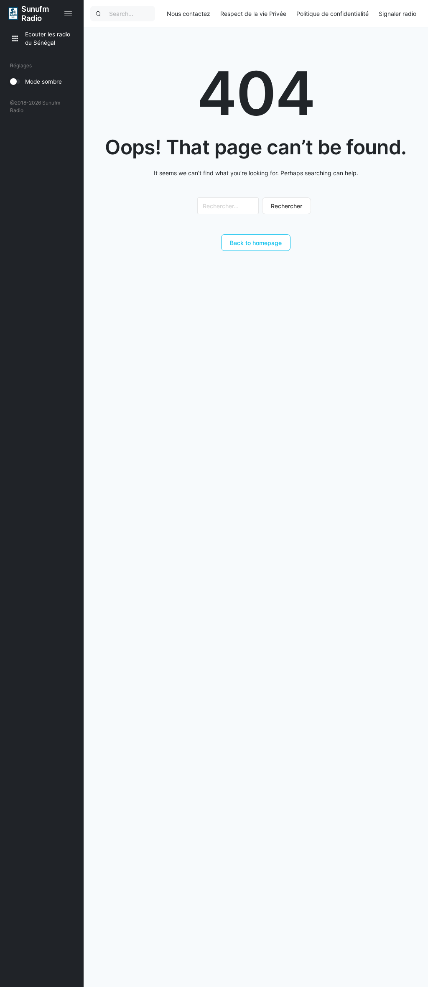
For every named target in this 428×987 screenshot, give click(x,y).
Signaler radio (397, 13)
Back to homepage (256, 242)
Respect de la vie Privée (253, 13)
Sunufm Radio (35, 13)
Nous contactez (188, 13)
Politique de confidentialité (332, 13)
